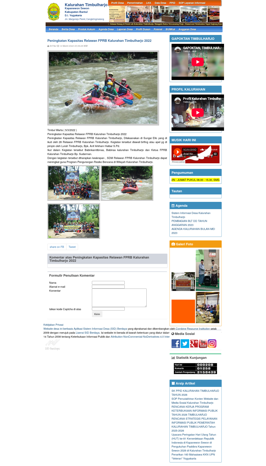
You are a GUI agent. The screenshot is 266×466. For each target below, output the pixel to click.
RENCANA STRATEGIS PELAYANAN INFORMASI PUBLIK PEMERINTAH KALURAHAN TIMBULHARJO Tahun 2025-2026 (194, 424)
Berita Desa (68, 29)
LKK (148, 3)
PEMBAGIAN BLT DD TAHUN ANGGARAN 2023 (189, 223)
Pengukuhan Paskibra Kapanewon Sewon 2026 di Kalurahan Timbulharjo (194, 448)
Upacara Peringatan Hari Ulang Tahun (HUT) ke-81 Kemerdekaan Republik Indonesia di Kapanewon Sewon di (194, 438)
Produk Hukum (86, 29)
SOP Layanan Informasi (192, 3)
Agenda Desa (106, 29)
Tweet (72, 247)
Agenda (181, 205)
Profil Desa (117, 3)
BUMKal (170, 29)
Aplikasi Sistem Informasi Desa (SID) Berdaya (100, 328)
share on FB (57, 247)
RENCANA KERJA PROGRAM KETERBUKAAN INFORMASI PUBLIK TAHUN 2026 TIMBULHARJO (195, 410)
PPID (172, 3)
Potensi (158, 29)
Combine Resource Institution (193, 328)
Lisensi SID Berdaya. (88, 332)
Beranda (53, 29)
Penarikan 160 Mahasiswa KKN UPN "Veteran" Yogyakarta (193, 456)
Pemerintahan (135, 3)
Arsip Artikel (185, 383)
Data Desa (160, 3)
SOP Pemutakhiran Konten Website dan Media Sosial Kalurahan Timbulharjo (195, 400)
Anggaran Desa (187, 29)
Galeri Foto (184, 244)
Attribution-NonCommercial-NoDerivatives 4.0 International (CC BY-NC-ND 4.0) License (162, 336)
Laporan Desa (125, 29)
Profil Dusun (143, 29)
